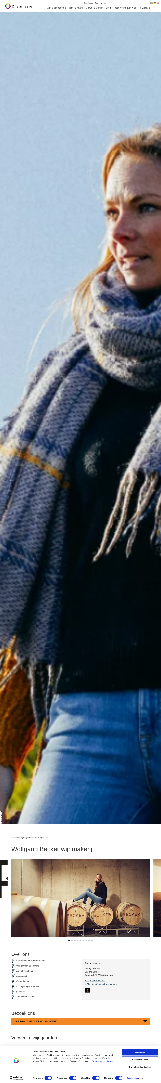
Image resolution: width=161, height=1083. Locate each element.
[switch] (72, 1078)
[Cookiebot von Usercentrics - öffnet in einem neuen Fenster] (16, 1078)
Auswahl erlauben (140, 1060)
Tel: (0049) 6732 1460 (95, 980)
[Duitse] (154, 3)
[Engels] (158, 3)
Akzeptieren (140, 1052)
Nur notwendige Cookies (140, 1067)
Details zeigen (133, 1078)
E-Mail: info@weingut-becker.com (101, 984)
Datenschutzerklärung (102, 1061)
